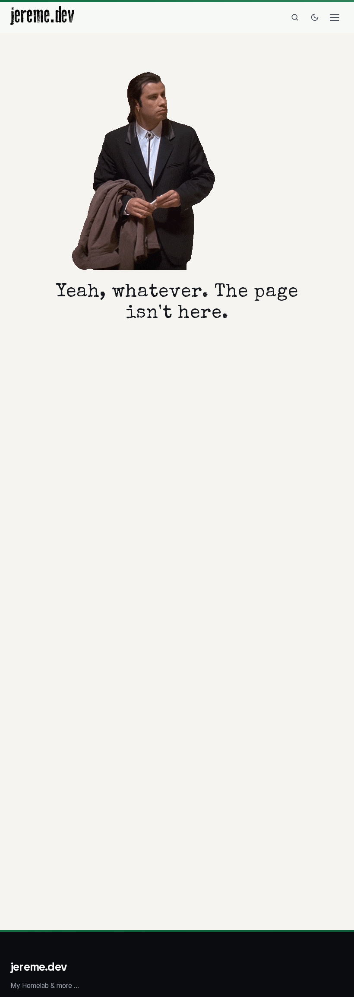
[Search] (295, 17)
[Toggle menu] (335, 17)
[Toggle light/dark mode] (315, 17)
